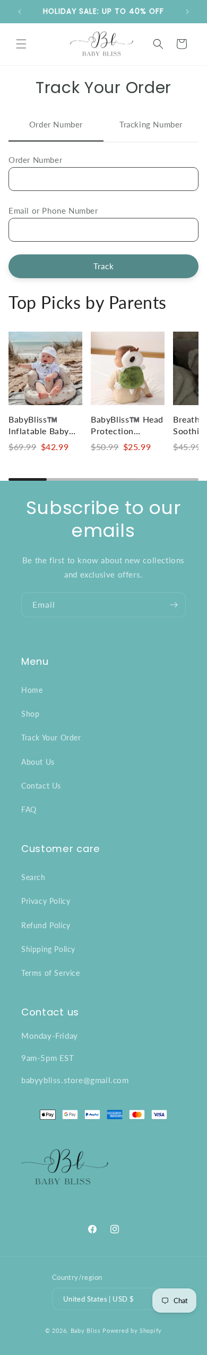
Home (31, 689)
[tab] (56, 125)
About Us (38, 761)
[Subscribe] (173, 604)
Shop (30, 713)
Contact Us (41, 785)
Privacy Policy (45, 900)
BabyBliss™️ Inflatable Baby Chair (38, 430)
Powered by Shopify (132, 1330)
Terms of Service (50, 972)
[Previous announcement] (19, 11)
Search (33, 877)
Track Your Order (51, 737)
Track (103, 266)
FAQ (29, 809)
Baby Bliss (86, 1330)
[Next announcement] (187, 11)
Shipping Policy (48, 949)
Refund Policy (46, 925)
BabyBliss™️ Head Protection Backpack (127, 430)
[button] (21, 44)
